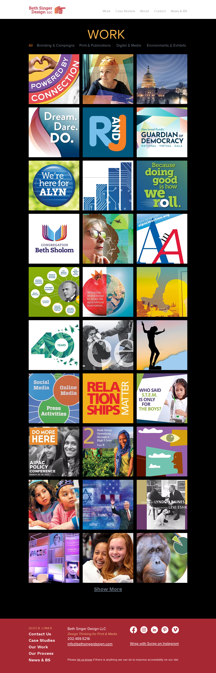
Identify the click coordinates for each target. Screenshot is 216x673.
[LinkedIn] (154, 629)
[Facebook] (133, 629)
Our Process (41, 653)
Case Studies (42, 640)
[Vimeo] (175, 629)
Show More (108, 589)
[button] (106, 11)
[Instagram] (143, 629)
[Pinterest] (164, 629)
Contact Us (40, 634)
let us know (84, 659)
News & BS (39, 660)
